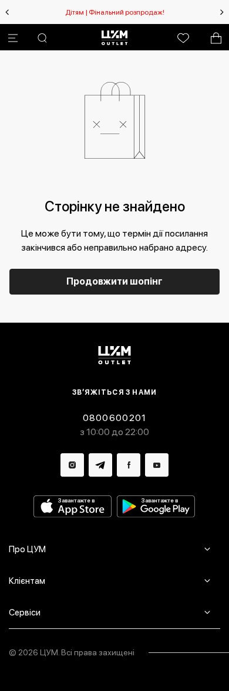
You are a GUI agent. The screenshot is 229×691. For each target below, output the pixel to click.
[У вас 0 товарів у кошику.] (216, 38)
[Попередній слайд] (7, 12)
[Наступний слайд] (222, 12)
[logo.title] (115, 355)
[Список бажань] (183, 38)
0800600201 (115, 417)
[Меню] (13, 38)
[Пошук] (42, 38)
